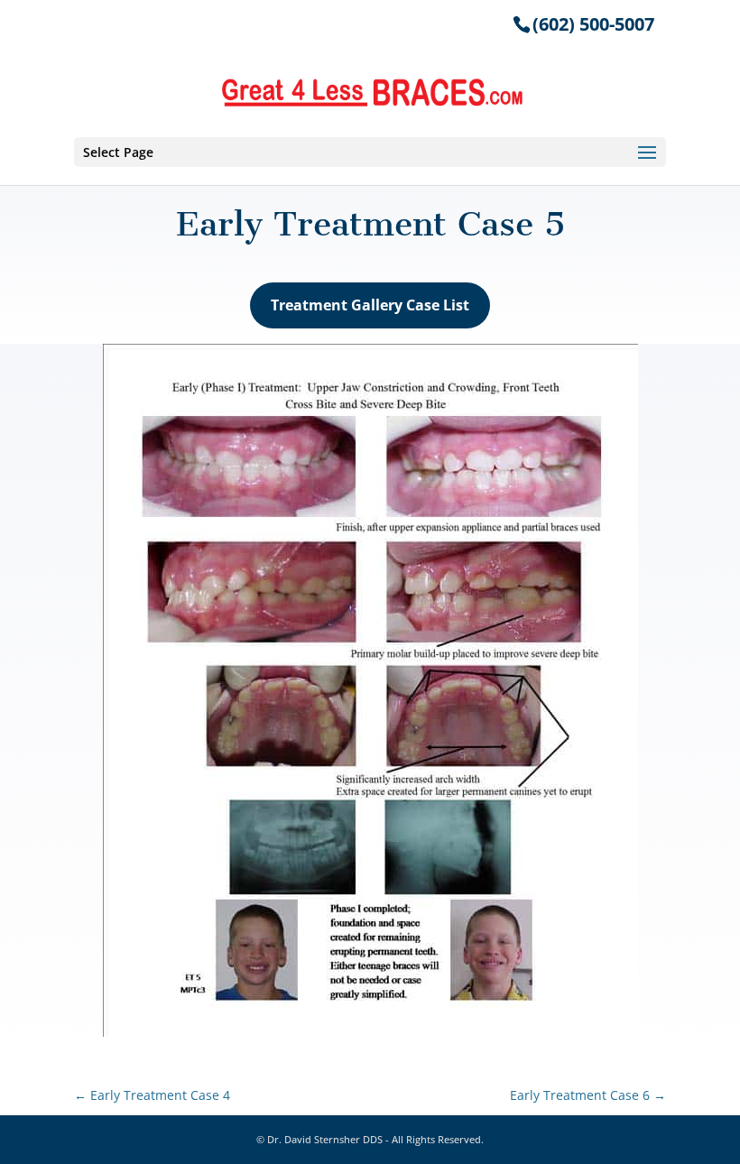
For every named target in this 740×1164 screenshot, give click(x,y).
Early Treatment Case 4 (152, 1095)
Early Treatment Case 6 (588, 1095)
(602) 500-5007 (593, 24)
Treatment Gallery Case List (370, 305)
